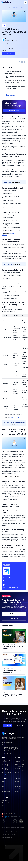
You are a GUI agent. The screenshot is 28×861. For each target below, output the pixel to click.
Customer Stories (6, 783)
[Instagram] (2, 753)
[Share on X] (22, 62)
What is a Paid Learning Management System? (14, 76)
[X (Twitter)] (4, 585)
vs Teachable (18, 793)
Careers (4, 793)
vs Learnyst (18, 786)
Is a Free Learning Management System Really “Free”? (12, 72)
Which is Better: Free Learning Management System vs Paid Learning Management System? (14, 86)
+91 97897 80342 (8, 742)
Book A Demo (14, 614)
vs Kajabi (17, 791)
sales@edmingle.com (9, 744)
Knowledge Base (6, 791)
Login (3, 805)
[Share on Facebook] (19, 62)
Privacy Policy (14, 831)
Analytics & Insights (6, 772)
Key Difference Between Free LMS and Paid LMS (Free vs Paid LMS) (14, 81)
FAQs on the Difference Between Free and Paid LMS (13, 94)
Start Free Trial (14, 618)
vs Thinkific (18, 788)
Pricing (3, 788)
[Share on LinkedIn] (24, 62)
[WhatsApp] (5, 753)
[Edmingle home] (6, 2)
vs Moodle (17, 781)
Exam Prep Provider (20, 764)
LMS (10, 7)
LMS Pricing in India (14, 418)
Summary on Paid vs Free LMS (12, 91)
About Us (4, 781)
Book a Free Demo (8, 53)
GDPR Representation (7, 837)
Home (3, 7)
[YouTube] (7, 753)
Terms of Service (6, 831)
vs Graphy (17, 783)
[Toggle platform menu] (25, 2)
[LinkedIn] (10, 753)
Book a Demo (8, 725)
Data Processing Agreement (8, 834)
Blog (7, 7)
